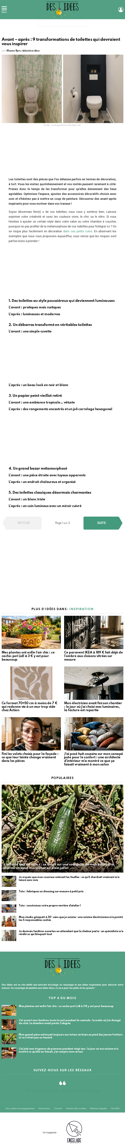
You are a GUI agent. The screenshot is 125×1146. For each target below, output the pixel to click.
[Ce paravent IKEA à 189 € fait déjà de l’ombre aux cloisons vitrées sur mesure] (93, 632)
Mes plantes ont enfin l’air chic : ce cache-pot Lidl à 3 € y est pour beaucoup (28, 656)
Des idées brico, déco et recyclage (62, 1090)
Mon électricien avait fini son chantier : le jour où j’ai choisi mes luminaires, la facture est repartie (93, 707)
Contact (58, 1108)
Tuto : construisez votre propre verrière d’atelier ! (50, 905)
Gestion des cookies (76, 1108)
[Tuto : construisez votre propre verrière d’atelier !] (9, 908)
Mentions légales (98, 1108)
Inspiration (81, 609)
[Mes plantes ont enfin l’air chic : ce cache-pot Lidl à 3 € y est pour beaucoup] (31, 632)
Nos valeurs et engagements (20, 1108)
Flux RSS (115, 1108)
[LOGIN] (120, 10)
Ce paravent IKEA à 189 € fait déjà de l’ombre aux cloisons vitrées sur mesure (93, 656)
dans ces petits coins (77, 231)
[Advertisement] (62, 153)
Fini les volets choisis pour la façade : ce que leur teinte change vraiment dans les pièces (30, 757)
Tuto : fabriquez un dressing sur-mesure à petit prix (51, 891)
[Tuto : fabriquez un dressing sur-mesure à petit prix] (9, 895)
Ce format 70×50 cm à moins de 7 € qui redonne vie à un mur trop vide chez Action (29, 707)
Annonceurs (44, 1108)
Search (83, 23)
